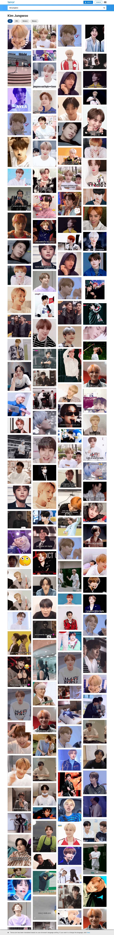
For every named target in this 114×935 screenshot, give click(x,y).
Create (89, 2)
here (88, 932)
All (10, 21)
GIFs (16, 21)
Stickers (25, 21)
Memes (34, 21)
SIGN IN (98, 2)
